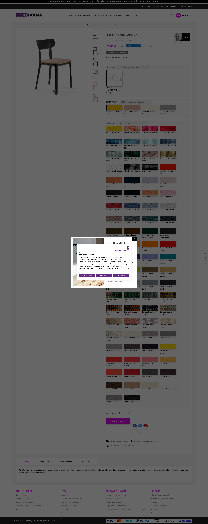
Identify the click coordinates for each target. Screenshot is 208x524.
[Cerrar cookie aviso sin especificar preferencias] (128, 248)
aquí (127, 268)
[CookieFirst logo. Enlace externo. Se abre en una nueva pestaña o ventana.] (79, 252)
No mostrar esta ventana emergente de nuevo (115, 280)
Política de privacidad (121, 251)
